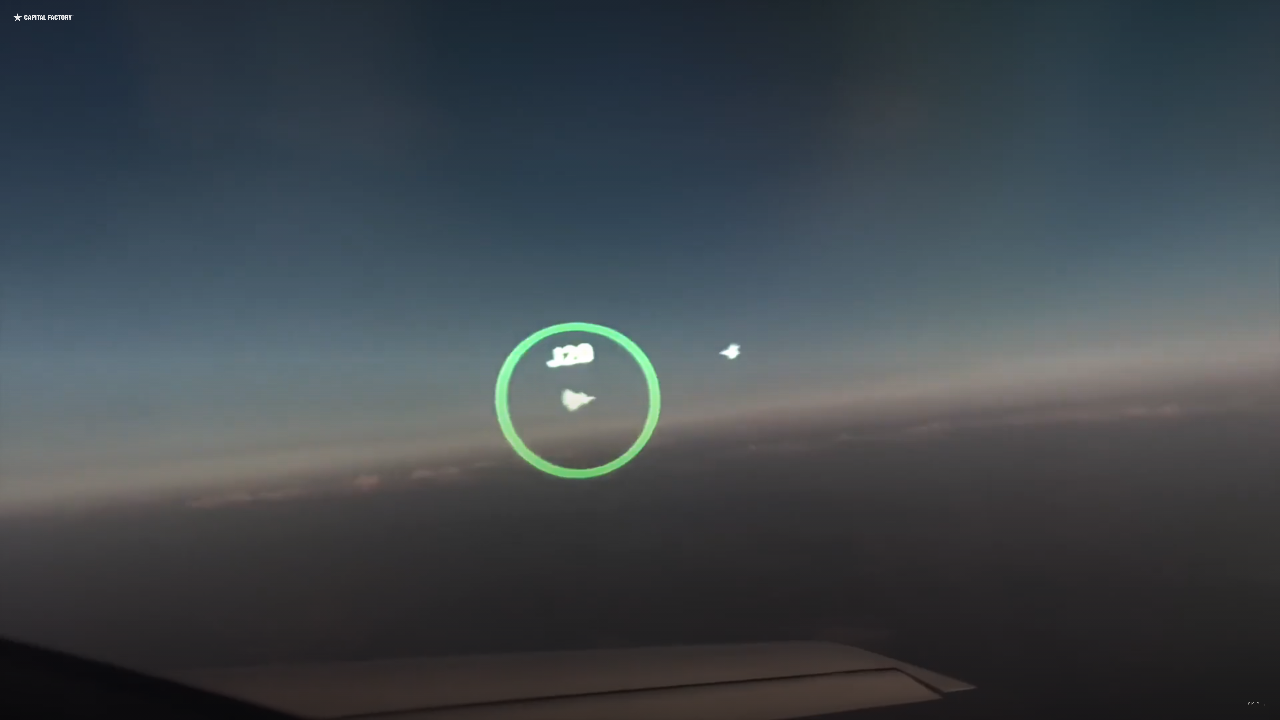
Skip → (1257, 703)
